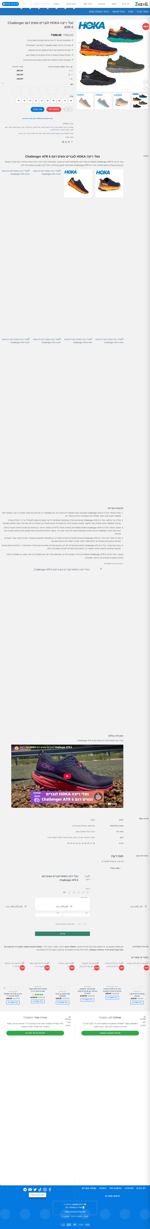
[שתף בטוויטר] (69, 142)
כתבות (56, 4)
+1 (4, 988)
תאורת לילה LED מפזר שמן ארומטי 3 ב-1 (38, 990)
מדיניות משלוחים (44, 950)
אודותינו (101, 4)
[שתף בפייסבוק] (72, 142)
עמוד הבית (142, 11)
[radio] (69, 90)
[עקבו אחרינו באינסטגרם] (45, 1190)
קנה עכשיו (37, 109)
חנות (114, 4)
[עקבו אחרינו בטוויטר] (35, 1190)
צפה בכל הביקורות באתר (75, 1212)
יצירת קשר (87, 4)
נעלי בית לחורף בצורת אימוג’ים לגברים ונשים (112, 990)
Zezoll (66, 1216)
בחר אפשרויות (137, 1002)
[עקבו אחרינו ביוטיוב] (30, 1190)
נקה (3, 83)
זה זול (73, 1216)
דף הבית (125, 4)
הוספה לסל (54, 109)
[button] (41, 4)
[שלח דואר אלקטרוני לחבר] (66, 142)
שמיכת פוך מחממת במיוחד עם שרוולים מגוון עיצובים (87, 991)
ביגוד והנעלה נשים (99, 11)
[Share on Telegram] (63, 142)
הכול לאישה (118, 11)
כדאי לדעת (71, 4)
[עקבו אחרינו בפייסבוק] (50, 1190)
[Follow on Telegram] (25, 1190)
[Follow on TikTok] (40, 1190)
